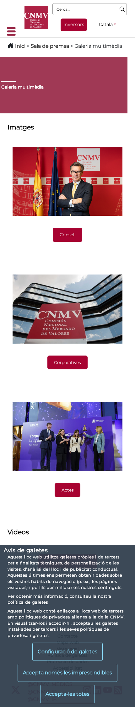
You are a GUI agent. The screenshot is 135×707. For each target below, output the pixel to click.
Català (106, 24)
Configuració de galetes (67, 652)
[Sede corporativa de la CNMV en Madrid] (67, 309)
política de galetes (28, 602)
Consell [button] (68, 234)
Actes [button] (68, 489)
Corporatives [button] (67, 362)
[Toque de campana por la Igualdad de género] (67, 436)
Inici (20, 46)
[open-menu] (13, 31)
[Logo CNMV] (36, 17)
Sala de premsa (50, 46)
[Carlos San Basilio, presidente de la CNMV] (67, 181)
